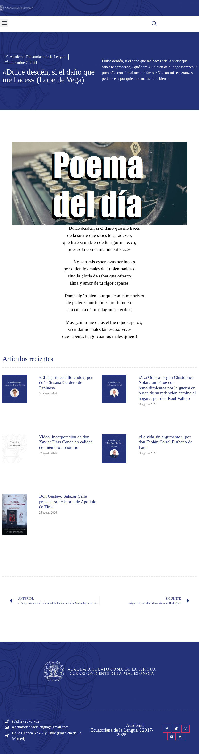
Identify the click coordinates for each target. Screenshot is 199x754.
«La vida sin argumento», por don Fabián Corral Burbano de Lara (165, 442)
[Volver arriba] (193, 743)
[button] (4, 23)
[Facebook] (167, 729)
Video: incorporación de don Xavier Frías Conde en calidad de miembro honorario (66, 442)
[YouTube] (171, 736)
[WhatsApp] (181, 736)
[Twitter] (176, 729)
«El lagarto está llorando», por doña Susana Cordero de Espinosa (66, 382)
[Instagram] (185, 729)
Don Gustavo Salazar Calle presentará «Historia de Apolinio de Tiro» (67, 501)
